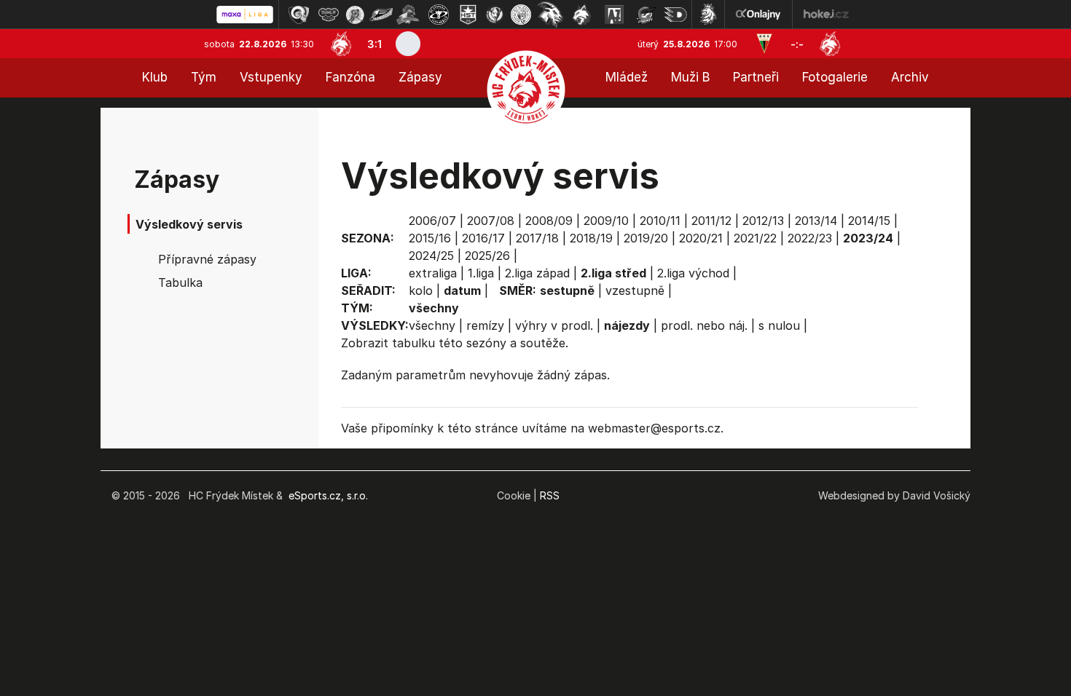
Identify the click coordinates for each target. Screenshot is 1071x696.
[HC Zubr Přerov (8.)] (495, 14)
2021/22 (755, 238)
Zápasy (420, 77)
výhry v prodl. (554, 325)
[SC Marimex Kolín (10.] (550, 14)
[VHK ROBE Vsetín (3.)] (355, 14)
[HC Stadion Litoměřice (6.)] (439, 14)
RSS (550, 495)
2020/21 (701, 238)
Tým (203, 77)
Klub (155, 77)
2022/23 (810, 238)
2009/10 (606, 220)
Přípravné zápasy (207, 259)
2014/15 (869, 220)
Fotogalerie (835, 77)
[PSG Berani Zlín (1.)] (298, 14)
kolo (421, 290)
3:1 (374, 44)
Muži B (690, 77)
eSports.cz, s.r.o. (328, 495)
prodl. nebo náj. (704, 325)
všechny (432, 325)
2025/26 (487, 255)
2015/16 (430, 238)
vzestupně (634, 290)
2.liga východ (693, 273)
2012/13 (763, 220)
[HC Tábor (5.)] (408, 14)
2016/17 (483, 238)
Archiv (910, 77)
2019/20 (646, 238)
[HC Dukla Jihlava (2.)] (328, 14)
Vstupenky (271, 77)
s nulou (779, 325)
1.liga (481, 273)
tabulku (413, 343)
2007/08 (490, 220)
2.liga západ (537, 273)
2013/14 (816, 220)
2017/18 (537, 238)
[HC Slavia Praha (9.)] (521, 14)
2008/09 (549, 220)
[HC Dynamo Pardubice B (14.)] (675, 14)
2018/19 (591, 238)
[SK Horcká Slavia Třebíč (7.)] (468, 14)
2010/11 (660, 220)
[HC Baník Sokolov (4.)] (381, 14)
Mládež (626, 77)
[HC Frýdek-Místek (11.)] (582, 14)
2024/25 (431, 255)
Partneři (756, 77)
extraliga (433, 273)
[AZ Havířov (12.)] (614, 14)
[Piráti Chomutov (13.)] (646, 14)
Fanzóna (350, 77)
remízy (485, 325)
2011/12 (711, 220)
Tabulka (180, 282)
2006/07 (432, 220)
